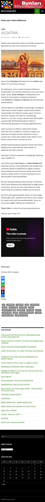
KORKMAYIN (5, 398)
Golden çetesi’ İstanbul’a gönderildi (12, 422)
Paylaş (3, 299)
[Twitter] (22, 281)
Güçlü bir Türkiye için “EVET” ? (11, 414)
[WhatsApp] (22, 285)
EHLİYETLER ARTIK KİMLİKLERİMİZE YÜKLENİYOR (18, 347)
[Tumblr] (22, 292)
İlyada (31, 307)
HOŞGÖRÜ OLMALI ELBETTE (11, 395)
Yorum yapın (24, 37)
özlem (38, 310)
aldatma (20, 304)
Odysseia (30, 310)
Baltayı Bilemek (6, 377)
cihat (15, 37)
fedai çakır (35, 304)
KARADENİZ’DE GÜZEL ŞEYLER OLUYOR (15, 385)
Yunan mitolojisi (21, 315)
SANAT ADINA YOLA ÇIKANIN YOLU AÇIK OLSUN (18, 406)
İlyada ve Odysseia (9, 310)
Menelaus (21, 310)
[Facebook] (22, 278)
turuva (38, 312)
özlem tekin (7, 312)
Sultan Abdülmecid (26, 312)
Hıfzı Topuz (13, 307)
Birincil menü (42, 11)
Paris (15, 312)
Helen (5, 307)
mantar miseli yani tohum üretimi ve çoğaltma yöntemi (19, 363)
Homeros (23, 307)
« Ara (3, 484)
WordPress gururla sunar (8, 499)
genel (3, 29)
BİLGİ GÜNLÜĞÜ (8, 11)
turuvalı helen (8, 315)
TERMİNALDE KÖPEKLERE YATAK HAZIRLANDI (17, 367)
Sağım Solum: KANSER (9, 410)
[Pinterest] (22, 288)
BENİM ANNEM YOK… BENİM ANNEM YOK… (17, 402)
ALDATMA (9, 33)
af (3, 304)
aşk (27, 304)
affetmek (11, 304)
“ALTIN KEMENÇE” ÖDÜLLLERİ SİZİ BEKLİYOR (17, 381)
